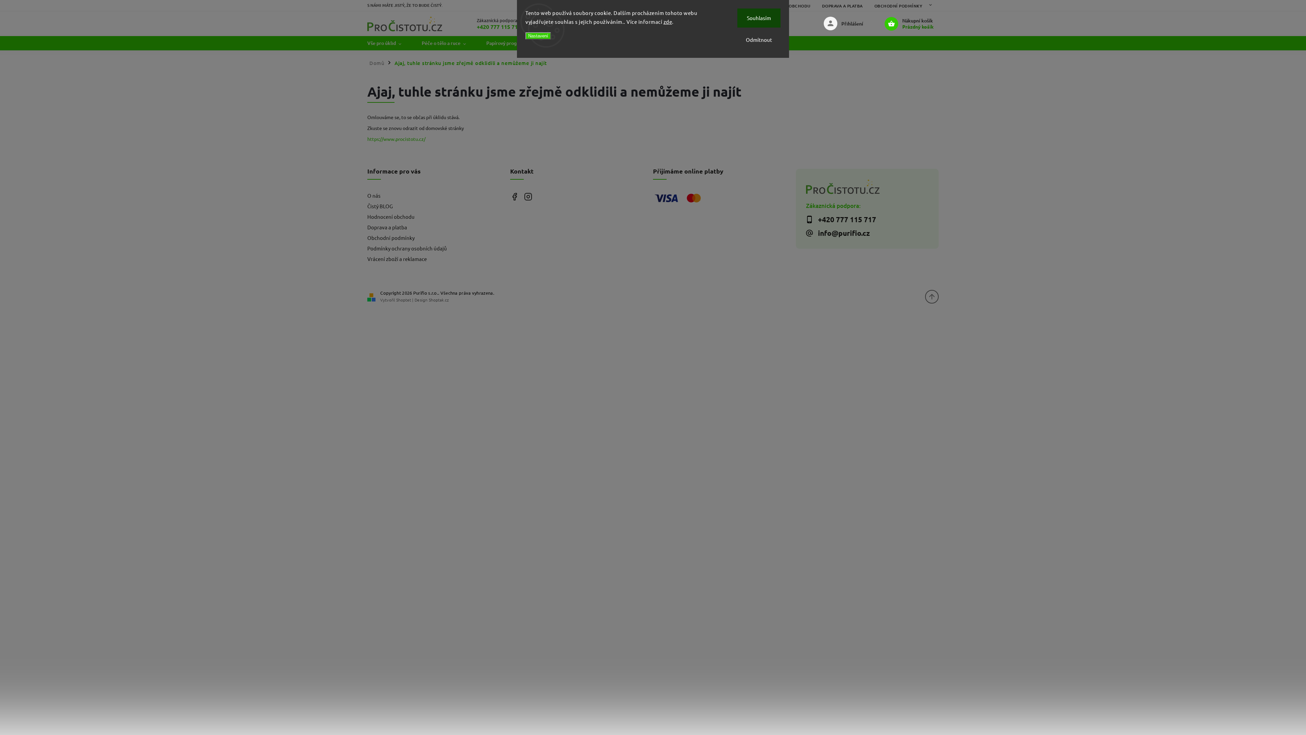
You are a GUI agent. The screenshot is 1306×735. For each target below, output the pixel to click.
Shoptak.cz (439, 300)
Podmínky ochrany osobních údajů (407, 248)
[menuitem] (389, 43)
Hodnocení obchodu (391, 216)
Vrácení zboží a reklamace (397, 259)
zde (668, 21)
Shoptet (403, 300)
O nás (374, 195)
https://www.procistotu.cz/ (396, 139)
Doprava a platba (842, 6)
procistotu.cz (528, 196)
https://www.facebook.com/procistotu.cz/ (514, 196)
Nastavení (538, 35)
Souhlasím (759, 18)
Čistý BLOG (380, 206)
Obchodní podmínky (898, 6)
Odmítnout (759, 39)
